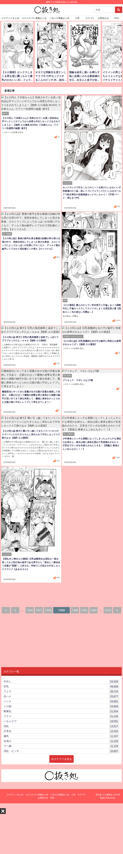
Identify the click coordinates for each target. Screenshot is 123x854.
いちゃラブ (61, 721)
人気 (77, 18)
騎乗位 (61, 711)
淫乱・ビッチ (61, 751)
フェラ (61, 691)
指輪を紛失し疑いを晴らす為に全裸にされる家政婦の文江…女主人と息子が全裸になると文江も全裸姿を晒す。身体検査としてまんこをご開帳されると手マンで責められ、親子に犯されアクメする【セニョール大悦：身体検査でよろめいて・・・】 (84, 76)
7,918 (48, 610)
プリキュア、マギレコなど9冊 (78, 380)
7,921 (84, 610)
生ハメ (61, 696)
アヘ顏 (61, 746)
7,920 (75, 610)
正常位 (61, 731)
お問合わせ (103, 18)
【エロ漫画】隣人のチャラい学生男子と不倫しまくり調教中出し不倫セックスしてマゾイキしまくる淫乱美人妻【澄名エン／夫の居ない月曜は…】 (92, 308)
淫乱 (61, 726)
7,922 (93, 610)
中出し (61, 681)
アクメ (61, 716)
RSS (116, 18)
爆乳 (61, 736)
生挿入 (61, 741)
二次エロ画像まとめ (59, 18)
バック (61, 701)
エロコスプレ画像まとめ (34, 18)
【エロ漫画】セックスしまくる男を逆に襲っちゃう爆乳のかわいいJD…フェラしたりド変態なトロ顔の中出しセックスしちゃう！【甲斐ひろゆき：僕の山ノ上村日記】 (17, 76)
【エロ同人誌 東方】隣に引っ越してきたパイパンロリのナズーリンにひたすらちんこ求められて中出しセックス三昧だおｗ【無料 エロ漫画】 (31, 434)
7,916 (29, 610)
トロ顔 (61, 706)
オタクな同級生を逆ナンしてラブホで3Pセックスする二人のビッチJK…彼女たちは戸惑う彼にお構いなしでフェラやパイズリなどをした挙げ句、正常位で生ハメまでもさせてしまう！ (50, 76)
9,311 (108, 610)
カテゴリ (90, 18)
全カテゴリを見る (61, 759)
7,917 (39, 610)
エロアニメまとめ (10, 18)
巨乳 (61, 686)
